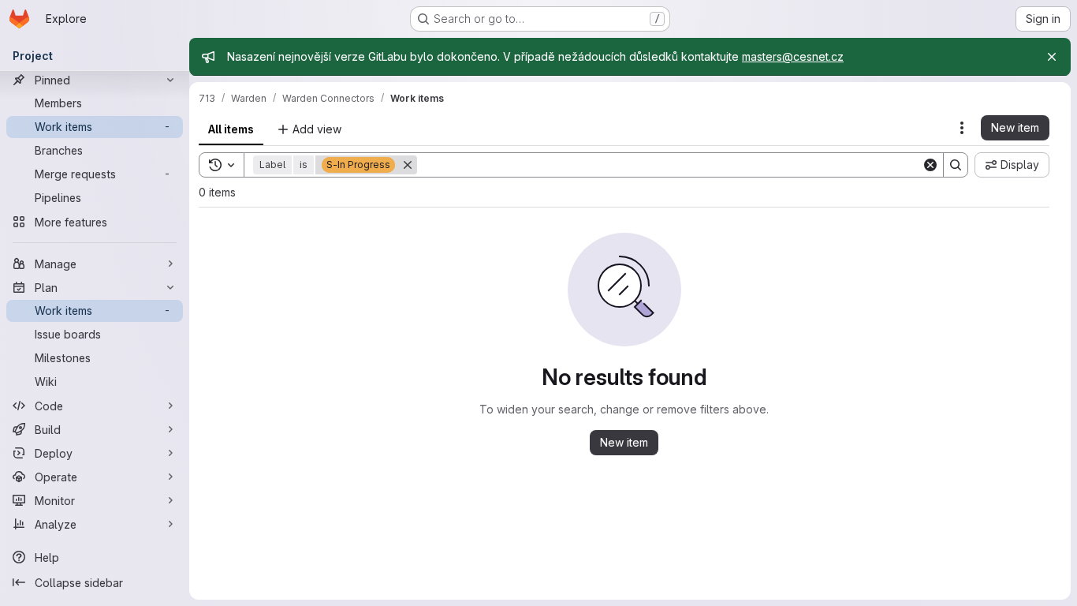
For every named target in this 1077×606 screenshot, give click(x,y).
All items (231, 129)
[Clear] (930, 164)
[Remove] (407, 164)
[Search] (955, 165)
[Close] (1051, 56)
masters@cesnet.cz (793, 56)
